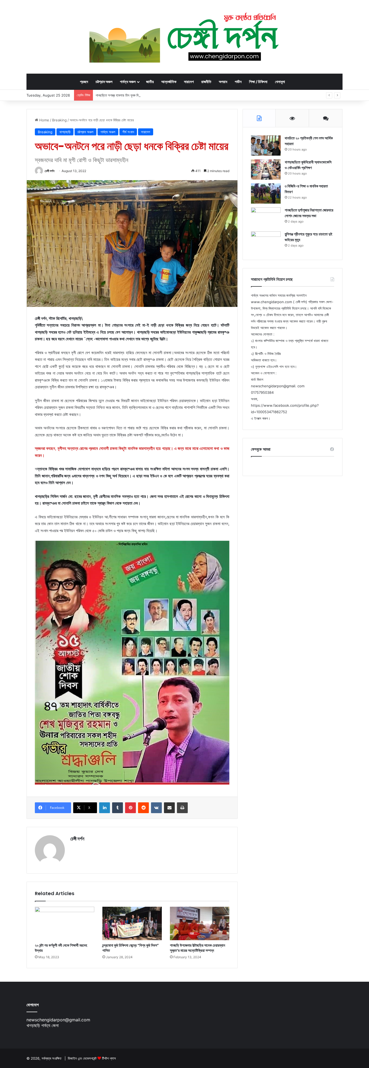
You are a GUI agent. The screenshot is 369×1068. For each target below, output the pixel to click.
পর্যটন (238, 81)
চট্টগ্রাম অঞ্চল (104, 81)
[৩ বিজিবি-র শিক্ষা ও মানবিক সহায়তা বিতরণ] (266, 193)
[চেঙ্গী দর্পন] (184, 37)
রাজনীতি (206, 81)
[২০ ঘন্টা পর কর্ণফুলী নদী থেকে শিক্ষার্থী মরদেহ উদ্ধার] (64, 923)
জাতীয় (150, 81)
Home (43, 120)
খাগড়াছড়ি (65, 132)
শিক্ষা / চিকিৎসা (258, 81)
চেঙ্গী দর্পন (49, 171)
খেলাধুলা (280, 81)
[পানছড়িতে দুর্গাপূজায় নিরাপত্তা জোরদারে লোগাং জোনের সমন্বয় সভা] (266, 217)
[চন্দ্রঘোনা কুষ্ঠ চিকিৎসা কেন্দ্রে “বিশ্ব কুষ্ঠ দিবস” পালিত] (132, 923)
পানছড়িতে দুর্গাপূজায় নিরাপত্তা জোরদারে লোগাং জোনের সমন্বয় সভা (309, 212)
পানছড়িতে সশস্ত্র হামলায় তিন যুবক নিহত (119, 95)
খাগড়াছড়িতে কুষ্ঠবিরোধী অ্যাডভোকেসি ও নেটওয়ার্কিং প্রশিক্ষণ (308, 164)
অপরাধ (223, 81)
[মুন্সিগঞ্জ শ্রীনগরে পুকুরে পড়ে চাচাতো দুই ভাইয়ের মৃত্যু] (266, 241)
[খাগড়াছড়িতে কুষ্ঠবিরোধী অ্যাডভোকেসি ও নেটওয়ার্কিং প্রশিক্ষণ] (266, 169)
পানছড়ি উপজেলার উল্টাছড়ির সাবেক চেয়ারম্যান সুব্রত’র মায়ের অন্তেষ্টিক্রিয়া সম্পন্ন (197, 948)
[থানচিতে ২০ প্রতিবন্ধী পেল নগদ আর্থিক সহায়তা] (266, 145)
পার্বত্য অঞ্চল (128, 81)
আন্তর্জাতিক (168, 81)
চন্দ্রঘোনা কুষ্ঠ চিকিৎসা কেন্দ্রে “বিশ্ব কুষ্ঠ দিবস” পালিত (130, 948)
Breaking (59, 120)
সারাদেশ (189, 81)
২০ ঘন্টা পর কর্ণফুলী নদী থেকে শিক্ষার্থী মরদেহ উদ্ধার (61, 948)
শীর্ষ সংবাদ (128, 132)
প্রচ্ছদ (84, 81)
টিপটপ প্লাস (109, 1058)
